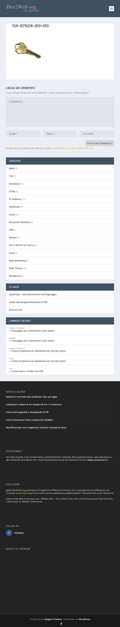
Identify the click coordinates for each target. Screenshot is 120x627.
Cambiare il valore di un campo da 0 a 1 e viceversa (34, 404)
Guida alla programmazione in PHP (28, 302)
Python (13, 237)
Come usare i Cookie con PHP (27, 371)
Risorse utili (15, 309)
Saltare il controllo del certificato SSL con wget (31, 396)
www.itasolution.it (97, 459)
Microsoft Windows (19, 222)
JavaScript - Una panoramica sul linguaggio (33, 294)
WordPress (84, 619)
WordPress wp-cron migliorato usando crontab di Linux (36, 427)
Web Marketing (17, 260)
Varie (12, 252)
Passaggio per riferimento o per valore (33, 330)
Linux (12, 214)
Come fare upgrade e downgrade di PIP (27, 412)
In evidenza (15, 199)
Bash (11, 168)
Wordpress (15, 275)
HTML (12, 191)
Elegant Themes (53, 619)
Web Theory (15, 268)
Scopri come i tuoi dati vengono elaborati (72, 148)
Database (14, 183)
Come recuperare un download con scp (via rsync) (39, 350)
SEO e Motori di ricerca (21, 245)
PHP (11, 229)
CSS (11, 176)
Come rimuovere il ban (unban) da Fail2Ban (29, 419)
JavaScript (14, 206)
